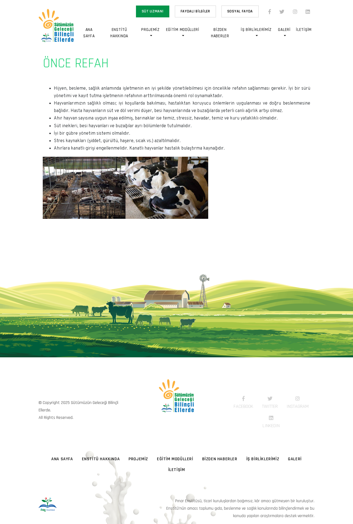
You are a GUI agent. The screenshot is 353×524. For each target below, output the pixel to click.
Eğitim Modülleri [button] (182, 29)
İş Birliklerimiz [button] (256, 29)
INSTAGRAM (298, 406)
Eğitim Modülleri (175, 459)
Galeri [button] (284, 29)
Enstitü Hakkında (119, 33)
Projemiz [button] (150, 29)
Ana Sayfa (89, 33)
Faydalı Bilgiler (195, 11)
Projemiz (138, 459)
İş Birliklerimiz (262, 459)
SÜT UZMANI (153, 11)
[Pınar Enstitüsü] (48, 504)
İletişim (304, 29)
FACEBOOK (243, 406)
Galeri (295, 459)
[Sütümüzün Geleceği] (176, 403)
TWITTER (270, 406)
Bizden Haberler (220, 33)
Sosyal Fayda (240, 11)
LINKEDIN (271, 425)
